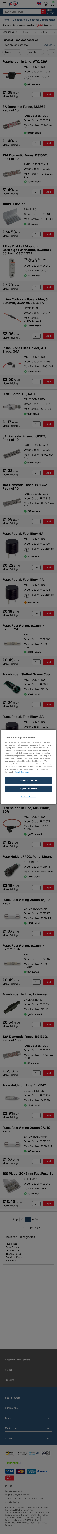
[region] (28, 767)
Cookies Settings (28, 797)
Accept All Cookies (28, 780)
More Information (22, 772)
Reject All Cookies (28, 789)
